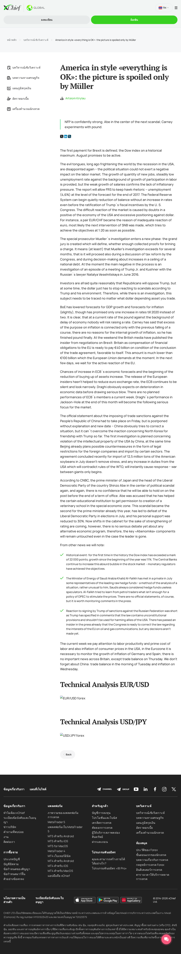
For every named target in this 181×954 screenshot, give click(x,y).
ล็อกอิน (134, 19)
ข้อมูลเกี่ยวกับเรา (14, 789)
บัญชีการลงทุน (101, 813)
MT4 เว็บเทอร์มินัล (59, 856)
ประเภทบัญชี (12, 859)
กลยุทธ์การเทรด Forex (150, 865)
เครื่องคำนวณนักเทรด (26, 109)
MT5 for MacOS (58, 846)
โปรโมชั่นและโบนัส (104, 818)
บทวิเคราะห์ (143, 806)
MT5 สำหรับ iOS (58, 841)
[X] (61, 136)
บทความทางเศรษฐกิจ (25, 78)
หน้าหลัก (11, 40)
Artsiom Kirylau (75, 98)
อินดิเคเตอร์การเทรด (149, 870)
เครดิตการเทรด (101, 823)
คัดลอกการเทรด (102, 828)
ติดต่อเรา (9, 842)
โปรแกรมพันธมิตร (104, 852)
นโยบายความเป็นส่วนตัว (14, 900)
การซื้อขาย (11, 852)
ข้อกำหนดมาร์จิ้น (14, 874)
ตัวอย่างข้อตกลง (14, 879)
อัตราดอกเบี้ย (20, 99)
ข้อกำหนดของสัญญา (17, 869)
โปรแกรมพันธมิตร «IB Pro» (109, 868)
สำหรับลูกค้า (100, 806)
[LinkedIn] (65, 136)
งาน (6, 837)
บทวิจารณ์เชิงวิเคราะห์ (36, 40)
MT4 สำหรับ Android (61, 861)
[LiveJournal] (69, 136)
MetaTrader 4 (56, 851)
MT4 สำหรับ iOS (58, 866)
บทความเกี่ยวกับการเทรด (152, 860)
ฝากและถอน (100, 842)
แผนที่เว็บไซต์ (38, 789)
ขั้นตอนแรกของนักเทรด (151, 855)
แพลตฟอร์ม (55, 806)
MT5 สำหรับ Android (61, 836)
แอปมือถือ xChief (59, 876)
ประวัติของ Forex (147, 850)
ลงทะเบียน (46, 19)
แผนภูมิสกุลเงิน (21, 88)
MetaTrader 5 (56, 822)
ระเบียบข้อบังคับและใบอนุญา (50, 900)
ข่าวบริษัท (10, 827)
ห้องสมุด (141, 843)
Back (69, 754)
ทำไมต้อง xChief (14, 813)
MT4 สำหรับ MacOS (60, 871)
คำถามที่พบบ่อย (14, 832)
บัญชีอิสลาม (11, 864)
